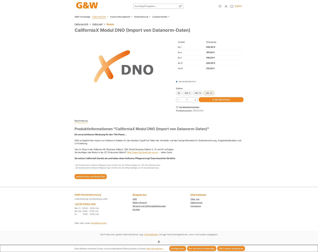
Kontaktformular (98, 223)
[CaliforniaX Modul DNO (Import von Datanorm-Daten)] (122, 66)
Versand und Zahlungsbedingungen (149, 206)
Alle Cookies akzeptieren (231, 248)
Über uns (194, 199)
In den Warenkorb (221, 99)
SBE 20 (208, 93)
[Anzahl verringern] (178, 99)
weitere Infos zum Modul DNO (90, 176)
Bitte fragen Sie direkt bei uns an (142, 152)
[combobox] (155, 6)
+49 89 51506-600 (85, 204)
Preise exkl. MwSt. (184, 74)
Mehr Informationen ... (155, 249)
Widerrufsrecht (140, 202)
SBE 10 (197, 93)
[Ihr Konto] (226, 6)
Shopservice (139, 194)
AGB (135, 199)
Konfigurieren (177, 248)
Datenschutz (196, 202)
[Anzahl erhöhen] (195, 99)
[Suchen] (180, 6)
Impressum (195, 206)
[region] (123, 66)
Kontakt (136, 209)
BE (179, 93)
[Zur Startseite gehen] (87, 5)
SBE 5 (187, 93)
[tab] (81, 121)
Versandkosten (151, 234)
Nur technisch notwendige (202, 248)
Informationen (198, 194)
